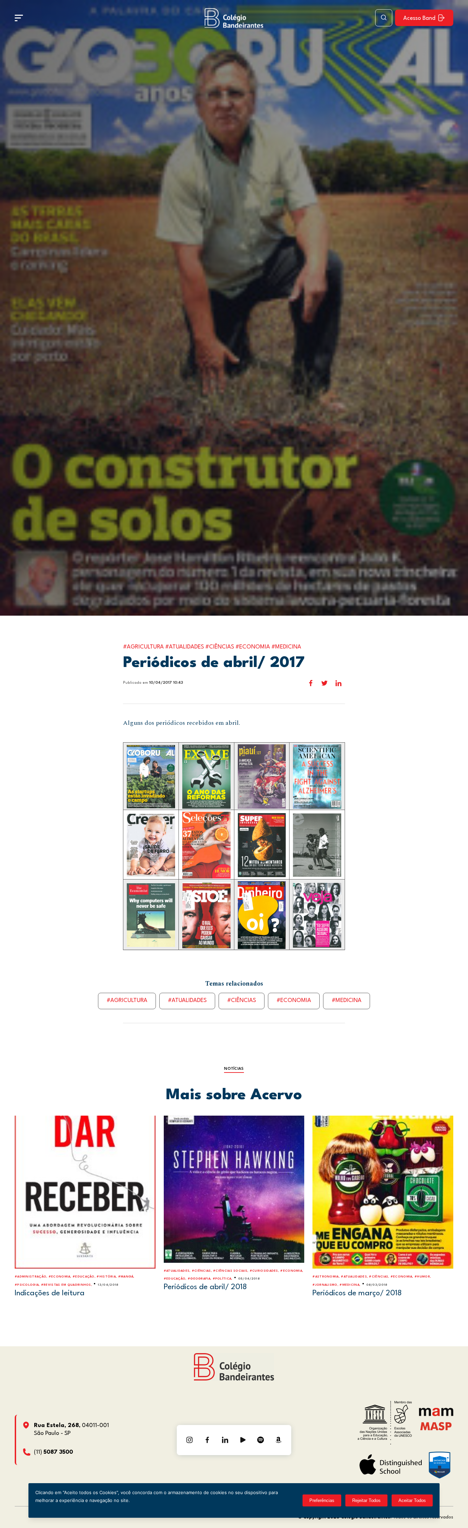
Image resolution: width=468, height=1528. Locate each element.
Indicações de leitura (50, 1293)
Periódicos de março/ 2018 (357, 1293)
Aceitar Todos (412, 1500)
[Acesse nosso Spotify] (261, 1440)
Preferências (321, 1500)
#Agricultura (127, 1000)
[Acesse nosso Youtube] (243, 1440)
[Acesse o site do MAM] (436, 1414)
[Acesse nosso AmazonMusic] (278, 1440)
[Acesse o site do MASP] (436, 1426)
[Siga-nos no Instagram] (189, 1440)
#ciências (241, 1000)
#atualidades (187, 1000)
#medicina (346, 1000)
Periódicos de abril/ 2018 (205, 1287)
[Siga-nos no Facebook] (207, 1440)
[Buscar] (383, 18)
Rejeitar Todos (366, 1500)
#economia (293, 1000)
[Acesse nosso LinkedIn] (225, 1440)
